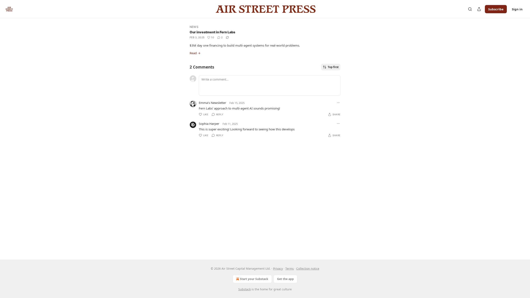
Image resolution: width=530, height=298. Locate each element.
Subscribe (496, 9)
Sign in (517, 9)
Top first (333, 67)
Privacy (278, 268)
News (194, 27)
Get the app (285, 279)
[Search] (470, 9)
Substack (244, 289)
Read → (195, 53)
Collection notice (307, 268)
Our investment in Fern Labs (212, 32)
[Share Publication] (479, 9)
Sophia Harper (209, 123)
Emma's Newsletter (212, 103)
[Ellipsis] (338, 102)
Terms (289, 268)
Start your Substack (254, 279)
